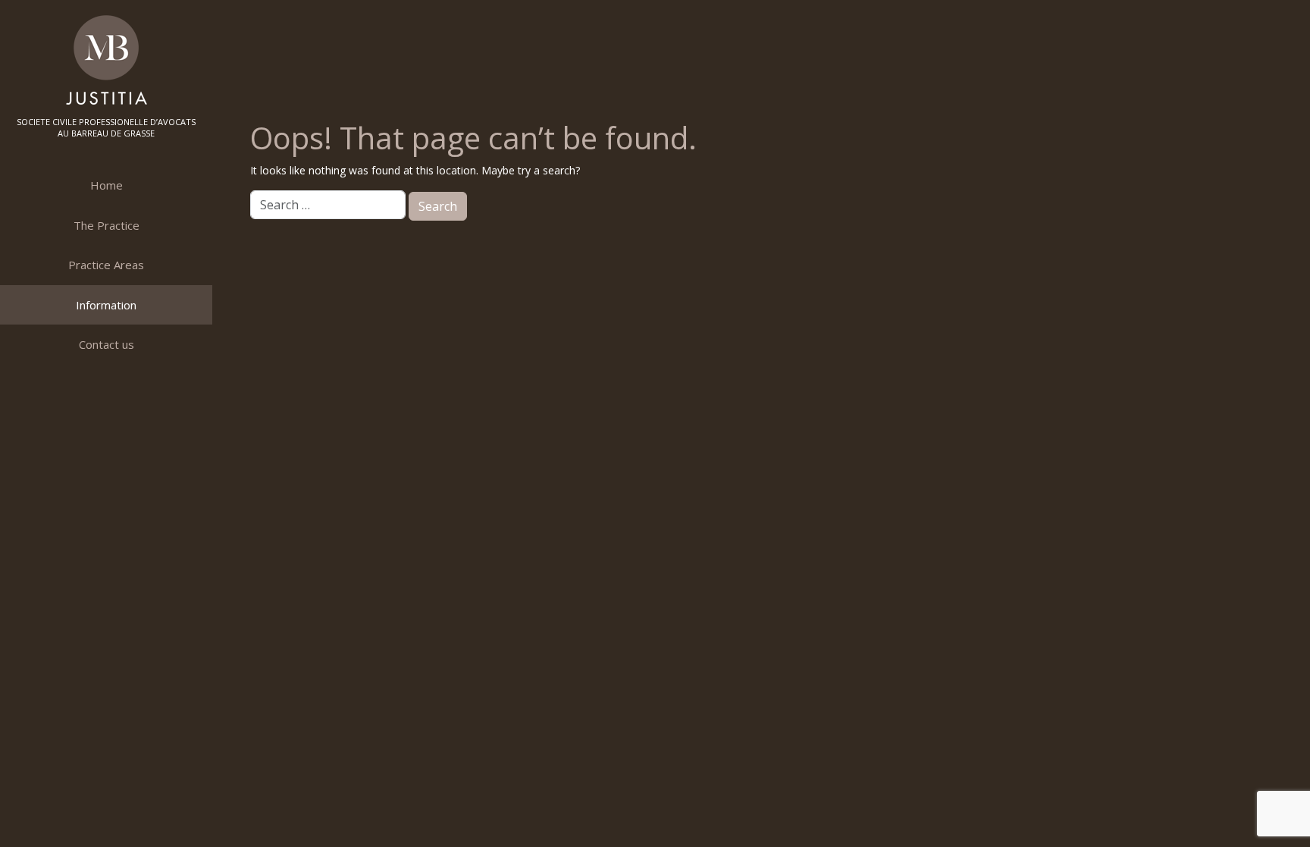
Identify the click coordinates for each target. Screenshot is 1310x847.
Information (106, 304)
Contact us (106, 344)
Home (106, 185)
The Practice (106, 225)
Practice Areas (106, 264)
